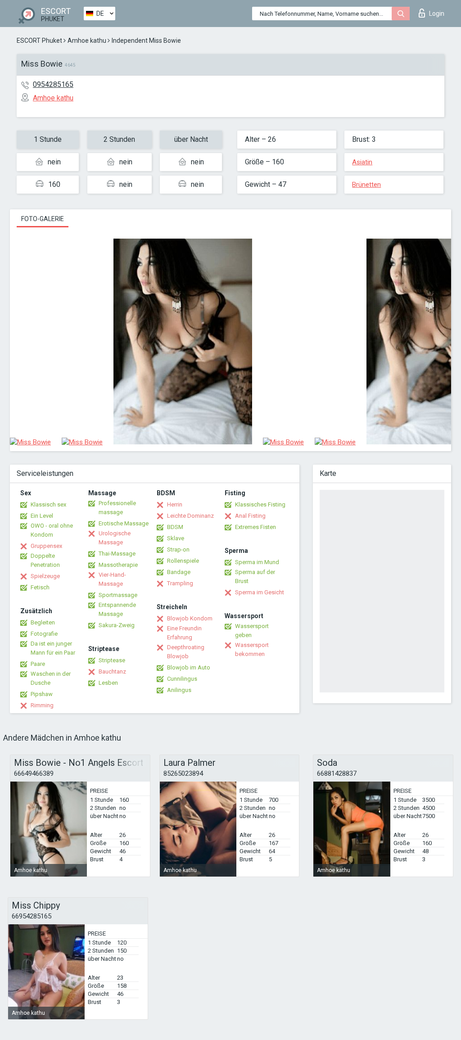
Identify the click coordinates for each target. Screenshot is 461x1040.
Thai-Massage (117, 553)
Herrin (174, 504)
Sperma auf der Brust (255, 576)
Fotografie (44, 633)
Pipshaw (42, 694)
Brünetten (366, 185)
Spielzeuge (45, 576)
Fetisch (40, 587)
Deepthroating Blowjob (185, 652)
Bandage (178, 572)
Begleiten (43, 622)
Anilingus (179, 690)
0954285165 (53, 84)
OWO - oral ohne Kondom (52, 530)
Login (436, 13)
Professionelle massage (117, 507)
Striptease (112, 660)
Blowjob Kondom (189, 618)
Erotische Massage (124, 523)
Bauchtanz (112, 671)
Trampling (180, 583)
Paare (38, 663)
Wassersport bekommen (252, 649)
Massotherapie (118, 564)
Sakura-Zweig (117, 625)
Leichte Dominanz (190, 515)
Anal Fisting (250, 515)
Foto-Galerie (42, 218)
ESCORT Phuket (39, 40)
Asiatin (362, 162)
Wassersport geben (252, 630)
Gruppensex (46, 546)
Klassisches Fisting (260, 504)
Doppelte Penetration (45, 560)
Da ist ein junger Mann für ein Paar (53, 648)
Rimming (42, 705)
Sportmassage (118, 595)
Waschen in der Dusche (51, 678)
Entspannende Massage (117, 609)
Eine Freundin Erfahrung (184, 633)
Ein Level (42, 515)
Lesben (108, 682)
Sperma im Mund (257, 562)
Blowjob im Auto (188, 667)
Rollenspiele (183, 560)
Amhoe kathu (87, 40)
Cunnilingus (182, 678)
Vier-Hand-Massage (112, 579)
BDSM (175, 527)
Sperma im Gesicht (259, 592)
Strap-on (178, 549)
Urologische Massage (115, 538)
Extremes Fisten (255, 527)
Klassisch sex (48, 504)
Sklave (175, 538)
